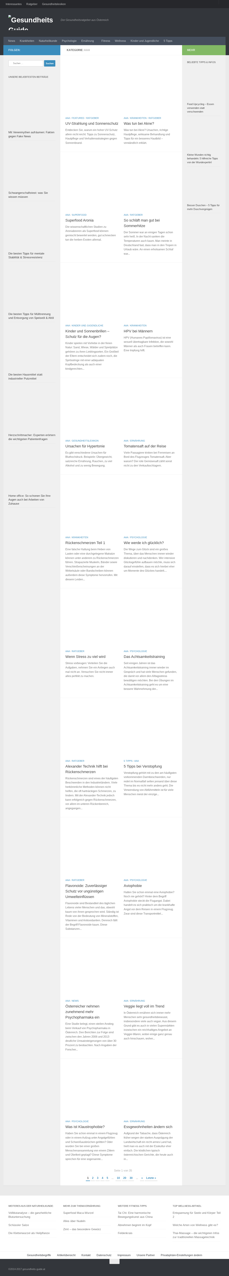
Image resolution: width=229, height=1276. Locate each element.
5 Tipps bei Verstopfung (143, 766)
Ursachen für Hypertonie (85, 446)
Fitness (105, 40)
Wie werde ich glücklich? (144, 543)
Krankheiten (27, 40)
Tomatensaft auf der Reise (145, 446)
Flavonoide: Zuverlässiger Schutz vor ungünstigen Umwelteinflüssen (86, 891)
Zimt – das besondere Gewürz (82, 1229)
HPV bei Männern (138, 331)
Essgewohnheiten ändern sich (148, 1127)
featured (78, 118)
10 (118, 1178)
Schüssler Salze (18, 1225)
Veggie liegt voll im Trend (144, 1006)
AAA (67, 118)
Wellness (120, 40)
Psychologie (69, 40)
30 (131, 1178)
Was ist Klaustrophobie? (85, 1127)
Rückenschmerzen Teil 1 (85, 543)
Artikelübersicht (66, 1255)
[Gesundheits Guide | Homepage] (32, 22)
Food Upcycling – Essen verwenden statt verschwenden (200, 108)
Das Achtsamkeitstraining (144, 657)
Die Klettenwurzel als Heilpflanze (29, 1233)
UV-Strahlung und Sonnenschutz (91, 123)
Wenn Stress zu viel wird (85, 657)
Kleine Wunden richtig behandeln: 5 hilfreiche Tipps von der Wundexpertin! (202, 158)
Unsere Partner (146, 1255)
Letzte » (151, 1178)
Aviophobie (133, 886)
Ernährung (87, 40)
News (11, 40)
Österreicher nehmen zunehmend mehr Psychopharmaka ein (82, 1011)
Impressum (124, 1255)
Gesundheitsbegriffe (39, 1255)
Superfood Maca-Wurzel (78, 1212)
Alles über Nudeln (74, 1221)
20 (124, 1178)
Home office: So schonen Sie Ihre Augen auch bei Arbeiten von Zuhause (29, 499)
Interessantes (14, 4)
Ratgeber (31, 4)
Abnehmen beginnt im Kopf (134, 1225)
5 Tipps (168, 40)
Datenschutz (104, 1255)
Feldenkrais (125, 1233)
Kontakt (86, 1255)
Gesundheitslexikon (54, 4)
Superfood (79, 215)
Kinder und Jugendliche (145, 40)
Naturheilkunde (48, 40)
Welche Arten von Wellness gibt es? (195, 1225)
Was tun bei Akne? (139, 123)
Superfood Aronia (79, 220)
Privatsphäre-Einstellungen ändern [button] (181, 1255)
